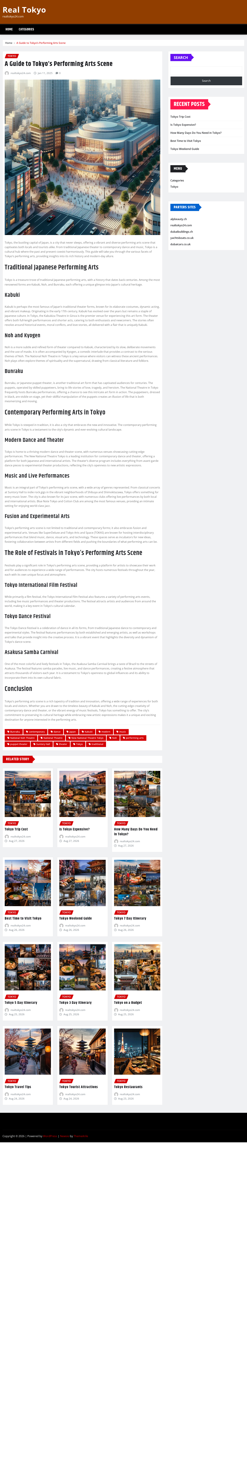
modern (105, 731)
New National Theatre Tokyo (87, 737)
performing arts (135, 737)
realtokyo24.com (21, 73)
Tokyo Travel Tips (18, 1087)
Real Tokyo (24, 9)
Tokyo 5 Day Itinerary (21, 1003)
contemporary (37, 731)
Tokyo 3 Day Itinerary (75, 1003)
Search (181, 57)
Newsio (64, 1136)
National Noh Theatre (22, 737)
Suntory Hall (43, 744)
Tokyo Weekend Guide (75, 918)
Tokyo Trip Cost (16, 829)
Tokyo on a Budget (128, 1003)
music (122, 731)
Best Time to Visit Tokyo (23, 918)
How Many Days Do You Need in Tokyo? (136, 832)
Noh (114, 737)
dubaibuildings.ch (181, 232)
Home (9, 29)
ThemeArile (81, 1136)
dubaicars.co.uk (180, 244)
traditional (97, 744)
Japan (72, 731)
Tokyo (79, 744)
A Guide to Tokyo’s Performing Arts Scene (41, 42)
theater (63, 744)
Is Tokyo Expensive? (74, 829)
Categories (26, 29)
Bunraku (15, 731)
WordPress (50, 1136)
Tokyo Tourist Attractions (78, 1087)
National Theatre (53, 737)
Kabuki (89, 731)
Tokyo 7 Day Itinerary (130, 918)
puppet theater (18, 744)
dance (57, 731)
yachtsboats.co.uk (182, 238)
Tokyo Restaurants (128, 1087)
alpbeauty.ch (178, 219)
